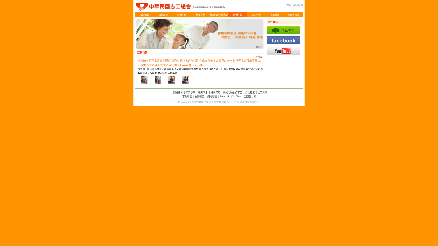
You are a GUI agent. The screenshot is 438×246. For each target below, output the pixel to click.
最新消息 (181, 14)
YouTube (236, 96)
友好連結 (274, 14)
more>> (280, 21)
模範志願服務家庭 (219, 14)
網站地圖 (298, 5)
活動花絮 (237, 14)
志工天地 (256, 14)
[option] (199, 34)
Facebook (224, 96)
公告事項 (163, 14)
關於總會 (144, 14)
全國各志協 (293, 14)
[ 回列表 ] (258, 56)
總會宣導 (200, 14)
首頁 (288, 5)
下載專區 (187, 96)
